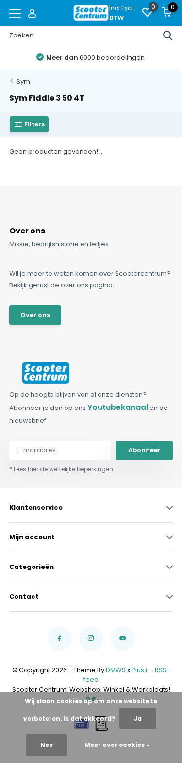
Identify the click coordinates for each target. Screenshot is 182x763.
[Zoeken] (168, 35)
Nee (46, 745)
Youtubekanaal (117, 407)
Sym (23, 81)
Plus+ (140, 669)
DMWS (116, 669)
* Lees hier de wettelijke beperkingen (61, 469)
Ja (138, 718)
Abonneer (144, 450)
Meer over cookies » (116, 745)
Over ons (35, 314)
